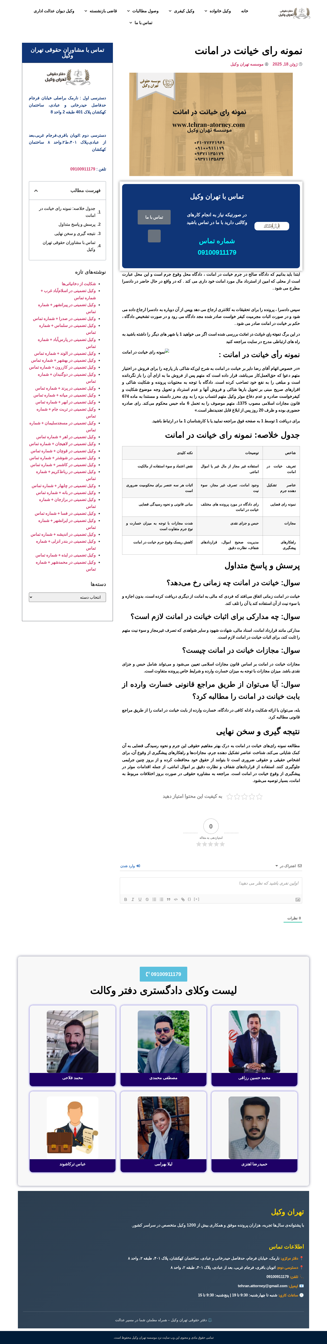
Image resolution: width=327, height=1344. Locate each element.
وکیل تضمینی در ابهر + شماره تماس (66, 402)
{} (189, 899)
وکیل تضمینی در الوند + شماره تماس (65, 353)
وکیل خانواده (220, 11)
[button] (36, 191)
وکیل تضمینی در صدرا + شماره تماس (64, 318)
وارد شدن (128, 866)
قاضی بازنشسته (103, 11)
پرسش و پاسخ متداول (77, 224)
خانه (244, 11)
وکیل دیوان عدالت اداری (54, 11)
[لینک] (182, 899)
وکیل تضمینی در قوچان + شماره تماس (63, 451)
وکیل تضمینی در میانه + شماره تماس (64, 395)
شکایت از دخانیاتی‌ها (79, 284)
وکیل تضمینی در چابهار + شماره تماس (64, 485)
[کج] (132, 899)
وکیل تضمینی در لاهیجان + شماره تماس (62, 444)
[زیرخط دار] (140, 899)
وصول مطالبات (145, 11)
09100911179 (82, 169)
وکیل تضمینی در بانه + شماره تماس (66, 492)
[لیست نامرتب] (161, 899)
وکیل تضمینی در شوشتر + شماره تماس (62, 458)
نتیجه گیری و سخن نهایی (74, 233)
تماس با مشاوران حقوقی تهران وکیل (69, 246)
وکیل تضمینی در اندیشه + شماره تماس (63, 534)
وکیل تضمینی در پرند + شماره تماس (65, 388)
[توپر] (125, 899)
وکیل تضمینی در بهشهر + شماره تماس (63, 360)
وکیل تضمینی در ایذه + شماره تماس (66, 555)
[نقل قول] (168, 899)
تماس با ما (143, 22)
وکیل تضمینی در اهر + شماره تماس (66, 437)
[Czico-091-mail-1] (154, 236)
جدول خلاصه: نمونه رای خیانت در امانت (67, 212)
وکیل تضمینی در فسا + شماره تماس (65, 513)
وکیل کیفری (184, 11)
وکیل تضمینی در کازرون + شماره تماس (62, 367)
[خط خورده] (147, 899)
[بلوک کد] (175, 899)
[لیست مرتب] (154, 899)
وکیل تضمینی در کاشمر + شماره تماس (63, 465)
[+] (197, 899)
